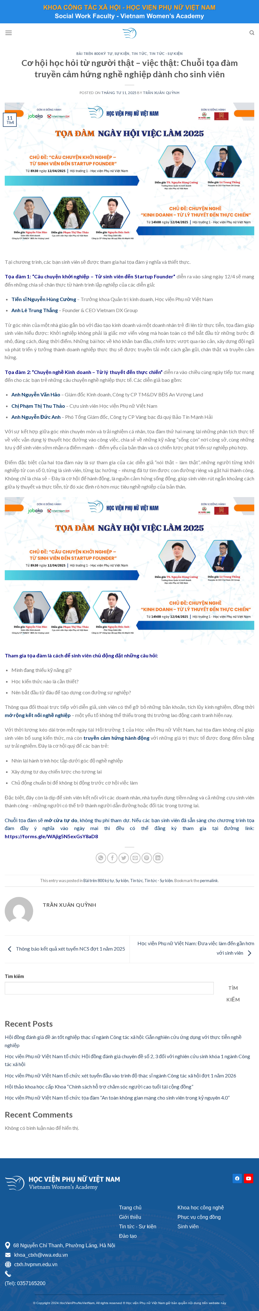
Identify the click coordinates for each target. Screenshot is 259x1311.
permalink (209, 880)
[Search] (252, 33)
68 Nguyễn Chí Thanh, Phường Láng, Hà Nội (64, 1245)
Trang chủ (130, 1207)
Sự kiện (122, 53)
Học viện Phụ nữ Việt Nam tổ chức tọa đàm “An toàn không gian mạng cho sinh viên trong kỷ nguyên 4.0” (117, 1097)
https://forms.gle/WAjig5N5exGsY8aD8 (51, 836)
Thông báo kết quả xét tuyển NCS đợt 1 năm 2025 (70, 949)
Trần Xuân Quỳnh (161, 93)
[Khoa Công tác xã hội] (129, 33)
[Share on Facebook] (112, 858)
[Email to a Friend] (135, 858)
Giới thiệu (130, 1217)
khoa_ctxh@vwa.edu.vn (41, 1255)
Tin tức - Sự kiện (166, 53)
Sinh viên (188, 1226)
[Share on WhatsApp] (101, 858)
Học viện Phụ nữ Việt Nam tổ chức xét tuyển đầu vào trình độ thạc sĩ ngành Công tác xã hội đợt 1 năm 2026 (120, 1075)
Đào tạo (128, 1236)
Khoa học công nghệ (201, 1207)
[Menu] (8, 32)
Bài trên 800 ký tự (94, 53)
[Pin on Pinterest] (147, 858)
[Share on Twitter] (123, 858)
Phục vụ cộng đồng (199, 1217)
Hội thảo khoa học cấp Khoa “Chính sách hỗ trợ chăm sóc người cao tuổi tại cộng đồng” (99, 1086)
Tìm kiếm (14, 976)
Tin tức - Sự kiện (137, 1226)
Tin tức (139, 53)
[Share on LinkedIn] (158, 858)
